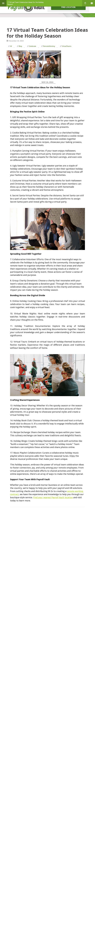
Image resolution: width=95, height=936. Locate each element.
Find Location (68, 7)
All (11, 46)
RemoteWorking (49, 46)
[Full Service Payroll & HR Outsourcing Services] (26, 7)
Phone (85, 3)
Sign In (92, 3)
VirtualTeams (66, 46)
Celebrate (32, 46)
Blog (20, 46)
